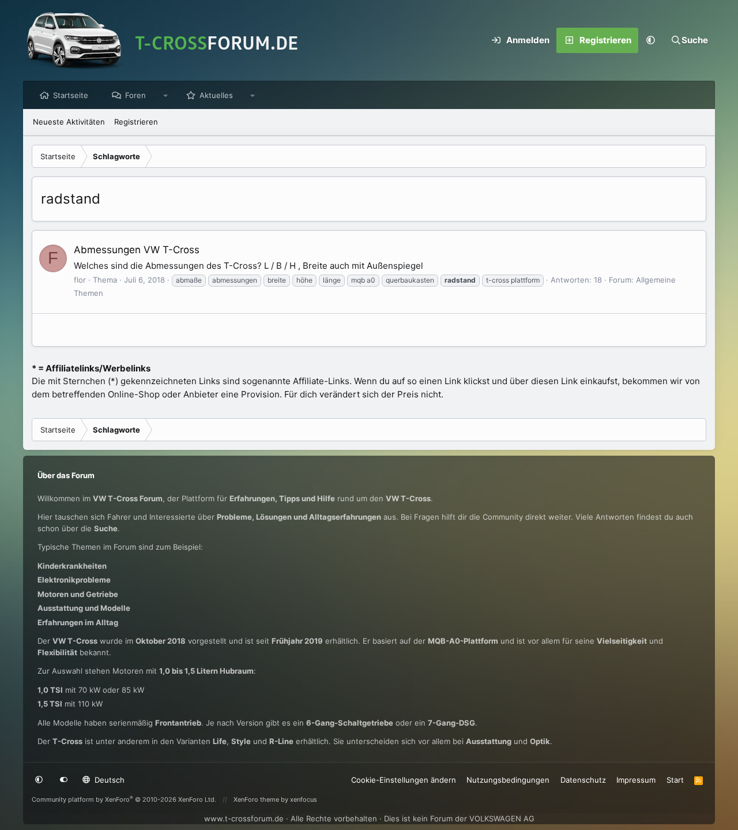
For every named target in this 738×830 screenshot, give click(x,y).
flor (80, 279)
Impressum (636, 779)
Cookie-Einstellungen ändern (403, 779)
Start (675, 779)
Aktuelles (216, 95)
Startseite (70, 95)
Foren (135, 95)
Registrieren (136, 121)
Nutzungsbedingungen (507, 779)
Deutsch (108, 779)
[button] (651, 40)
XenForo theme (256, 799)
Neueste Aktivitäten (69, 121)
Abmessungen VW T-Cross (136, 250)
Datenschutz (583, 779)
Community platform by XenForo (124, 799)
